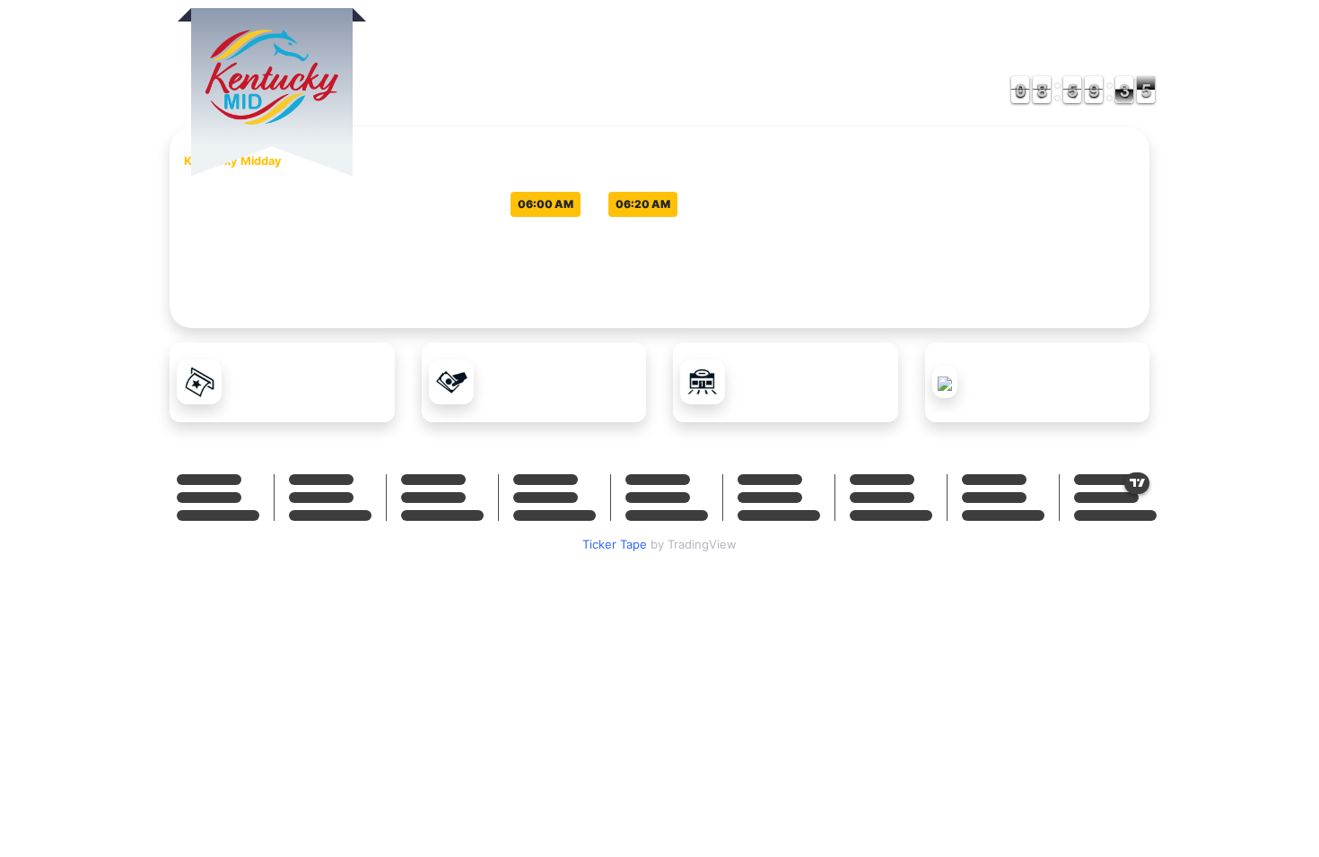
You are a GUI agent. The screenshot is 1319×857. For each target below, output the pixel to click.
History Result (1081, 55)
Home (871, 55)
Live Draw (954, 55)
